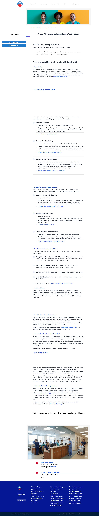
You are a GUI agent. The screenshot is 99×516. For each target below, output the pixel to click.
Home (31, 27)
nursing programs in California (45, 393)
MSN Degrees (75, 4)
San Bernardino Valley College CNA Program (51, 170)
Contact (65, 513)
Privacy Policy (72, 513)
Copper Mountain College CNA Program (49, 152)
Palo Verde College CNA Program (47, 134)
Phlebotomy (53, 466)
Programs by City (13, 45)
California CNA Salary (56, 404)
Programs (36, 27)
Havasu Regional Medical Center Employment (51, 241)
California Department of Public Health (62, 283)
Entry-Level (33, 4)
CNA (40, 27)
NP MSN (65, 4)
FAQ (79, 513)
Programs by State (14, 42)
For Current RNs (55, 4)
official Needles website (60, 76)
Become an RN (43, 4)
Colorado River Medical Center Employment (50, 206)
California (45, 27)
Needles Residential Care (45, 224)
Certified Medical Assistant (69, 327)
